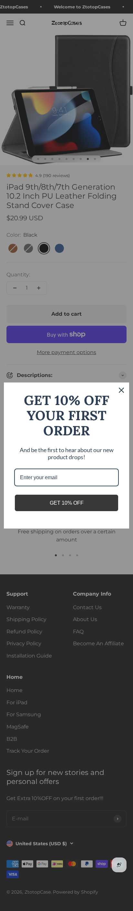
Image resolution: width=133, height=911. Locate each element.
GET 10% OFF (67, 503)
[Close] (121, 390)
